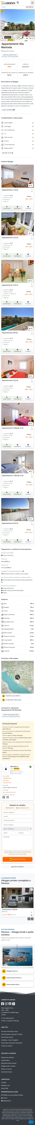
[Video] (27, 38)
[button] (17, 677)
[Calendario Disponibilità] (31, 915)
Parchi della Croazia (7, 1037)
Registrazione (7, 1101)
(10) (31, 280)
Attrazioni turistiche (13, 700)
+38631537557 (7, 782)
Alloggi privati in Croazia (8, 1066)
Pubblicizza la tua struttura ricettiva (13, 1095)
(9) (31, 185)
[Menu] (32, 3)
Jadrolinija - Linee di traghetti (9, 1040)
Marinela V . (8, 37)
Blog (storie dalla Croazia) (8, 1063)
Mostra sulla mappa (13, 695)
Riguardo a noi (5, 1085)
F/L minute (28, 208)
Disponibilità (17, 208)
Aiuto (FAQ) (4, 1088)
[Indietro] (5, 898)
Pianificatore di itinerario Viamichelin (11, 1043)
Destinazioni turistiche (7, 1057)
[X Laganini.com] (13, 1003)
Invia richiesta (18, 859)
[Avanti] (29, 898)
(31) (32, 38)
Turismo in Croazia (6, 1046)
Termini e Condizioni (7, 1020)
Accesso (4, 1098)
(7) (31, 233)
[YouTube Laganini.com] (10, 1003)
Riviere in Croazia (6, 1069)
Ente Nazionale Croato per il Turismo (12, 1034)
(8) (31, 328)
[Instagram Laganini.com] (6, 1003)
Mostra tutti (7, 153)
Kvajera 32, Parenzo (8, 51)
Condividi (30, 7)
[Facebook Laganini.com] (2, 1003)
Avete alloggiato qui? (10, 55)
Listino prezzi (6, 208)
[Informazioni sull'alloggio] (31, 912)
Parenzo (4, 7)
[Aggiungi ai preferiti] (31, 889)
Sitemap (16, 1020)
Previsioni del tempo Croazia (9, 1031)
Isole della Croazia (6, 1072)
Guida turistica (5, 1060)
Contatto (3, 1082)
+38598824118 (7, 778)
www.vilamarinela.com (9, 792)
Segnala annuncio (18, 866)
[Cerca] (18, 3)
